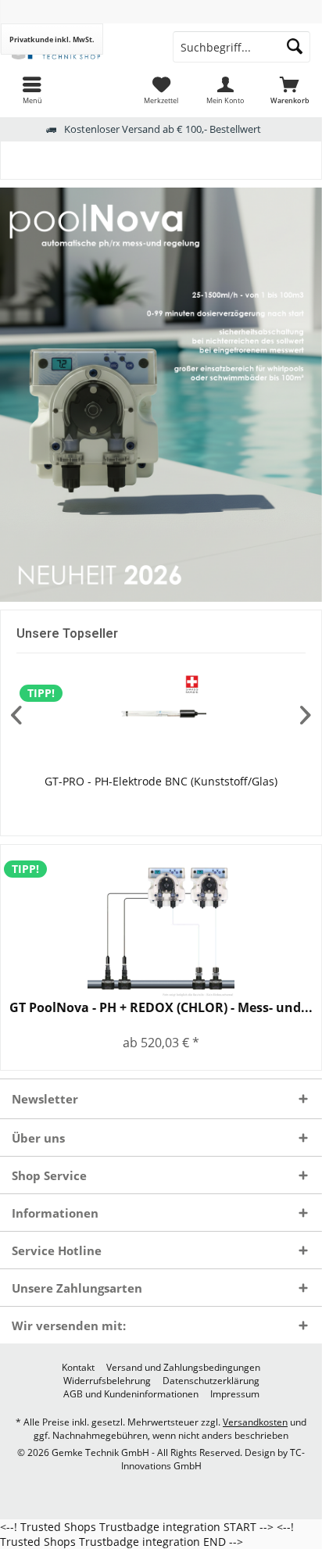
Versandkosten (255, 1422)
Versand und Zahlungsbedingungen (183, 1367)
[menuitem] (32, 90)
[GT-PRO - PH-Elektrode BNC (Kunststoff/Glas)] (161, 714)
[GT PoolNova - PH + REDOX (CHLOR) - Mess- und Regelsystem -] (161, 926)
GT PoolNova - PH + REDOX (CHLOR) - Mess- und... (161, 1008)
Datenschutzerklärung (211, 1381)
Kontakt (78, 1367)
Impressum (234, 1394)
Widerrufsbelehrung (107, 1381)
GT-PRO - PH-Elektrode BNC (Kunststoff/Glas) (161, 781)
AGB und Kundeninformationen (131, 1394)
